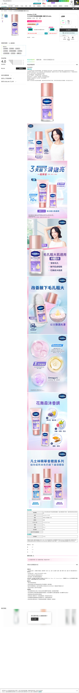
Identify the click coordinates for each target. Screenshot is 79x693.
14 (38, 573)
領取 (46, 33)
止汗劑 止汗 (18, 48)
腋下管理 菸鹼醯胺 (13, 50)
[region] (39, 691)
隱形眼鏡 (66, 6)
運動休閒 (55, 6)
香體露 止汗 (19, 53)
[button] (76, 2)
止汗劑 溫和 (12, 48)
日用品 (44, 6)
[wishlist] (37, 18)
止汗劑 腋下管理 (6, 53)
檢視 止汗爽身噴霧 (6, 78)
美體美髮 (39, 6)
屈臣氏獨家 (10, 6)
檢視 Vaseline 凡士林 (7, 81)
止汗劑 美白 (20, 50)
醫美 (26, 6)
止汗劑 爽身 (6, 50)
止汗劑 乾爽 (6, 48)
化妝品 (22, 6)
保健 (34, 6)
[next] (57, 30)
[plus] (75, 27)
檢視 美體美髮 (5, 75)
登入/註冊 (34, 619)
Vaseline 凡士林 (31, 14)
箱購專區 (60, 6)
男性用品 (49, 6)
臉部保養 (16, 6)
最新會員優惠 (4, 6)
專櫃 (30, 6)
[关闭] (77, 690)
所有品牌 (73, 6)
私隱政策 (40, 691)
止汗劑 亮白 (13, 53)
